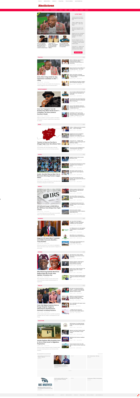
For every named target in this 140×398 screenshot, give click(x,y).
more (84, 57)
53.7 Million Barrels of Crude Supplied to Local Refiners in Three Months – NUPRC (77, 229)
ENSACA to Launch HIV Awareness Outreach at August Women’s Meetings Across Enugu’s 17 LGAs (77, 297)
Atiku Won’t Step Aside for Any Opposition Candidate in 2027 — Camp (52, 32)
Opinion (70, 10)
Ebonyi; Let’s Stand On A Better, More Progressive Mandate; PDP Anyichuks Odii (77, 276)
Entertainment (54, 10)
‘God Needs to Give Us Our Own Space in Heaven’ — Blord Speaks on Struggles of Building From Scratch (77, 114)
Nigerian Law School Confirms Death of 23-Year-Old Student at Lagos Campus (77, 331)
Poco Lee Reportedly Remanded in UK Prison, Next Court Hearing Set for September (64, 45)
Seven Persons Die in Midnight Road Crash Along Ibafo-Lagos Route (77, 148)
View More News (78, 52)
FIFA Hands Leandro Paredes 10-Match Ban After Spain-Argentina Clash (76, 171)
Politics (76, 10)
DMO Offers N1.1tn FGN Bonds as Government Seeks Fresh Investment (77, 236)
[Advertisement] (83, 5)
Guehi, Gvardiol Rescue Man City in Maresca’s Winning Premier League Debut (48, 175)
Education (46, 10)
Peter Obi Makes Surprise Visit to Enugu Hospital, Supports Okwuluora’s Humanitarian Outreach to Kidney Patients (48, 307)
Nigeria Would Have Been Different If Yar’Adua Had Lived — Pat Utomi (77, 68)
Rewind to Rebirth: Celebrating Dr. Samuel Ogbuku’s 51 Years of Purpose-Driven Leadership (77, 262)
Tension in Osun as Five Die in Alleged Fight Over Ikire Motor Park (77, 18)
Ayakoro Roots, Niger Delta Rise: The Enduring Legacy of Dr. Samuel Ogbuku (77, 269)
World (86, 10)
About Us (40, 1)
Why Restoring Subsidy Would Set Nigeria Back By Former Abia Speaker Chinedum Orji (48, 273)
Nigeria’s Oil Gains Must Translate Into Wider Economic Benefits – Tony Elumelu (48, 239)
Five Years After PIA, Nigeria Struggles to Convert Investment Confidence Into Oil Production (77, 222)
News (66, 10)
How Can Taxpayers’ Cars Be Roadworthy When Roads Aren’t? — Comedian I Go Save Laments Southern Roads (42, 45)
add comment (46, 82)
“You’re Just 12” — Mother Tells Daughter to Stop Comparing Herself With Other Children (53, 45)
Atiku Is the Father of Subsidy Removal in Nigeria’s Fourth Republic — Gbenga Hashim (77, 75)
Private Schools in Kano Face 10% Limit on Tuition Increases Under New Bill (77, 345)
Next (69, 24)
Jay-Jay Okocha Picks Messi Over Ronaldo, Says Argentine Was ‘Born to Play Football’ (77, 178)
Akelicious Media (51, 394)
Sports (81, 10)
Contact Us (54, 1)
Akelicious (42, 394)
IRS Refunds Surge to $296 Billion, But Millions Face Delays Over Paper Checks (49, 207)
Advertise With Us (47, 1)
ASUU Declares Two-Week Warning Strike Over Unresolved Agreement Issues (77, 324)
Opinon (40, 252)
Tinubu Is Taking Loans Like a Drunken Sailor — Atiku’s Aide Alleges (77, 23)
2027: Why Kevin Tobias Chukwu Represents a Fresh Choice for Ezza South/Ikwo (77, 255)
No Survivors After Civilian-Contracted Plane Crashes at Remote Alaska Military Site (77, 211)
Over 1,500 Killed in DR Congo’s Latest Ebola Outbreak (77, 304)
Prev (38, 24)
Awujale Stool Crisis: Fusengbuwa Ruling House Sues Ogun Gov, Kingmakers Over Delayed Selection (77, 134)
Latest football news (78, 1)
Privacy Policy (61, 1)
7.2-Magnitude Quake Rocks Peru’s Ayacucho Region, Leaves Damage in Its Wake (77, 204)
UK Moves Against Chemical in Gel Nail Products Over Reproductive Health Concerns (77, 190)
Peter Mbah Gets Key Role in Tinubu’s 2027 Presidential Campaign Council (77, 82)
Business (40, 10)
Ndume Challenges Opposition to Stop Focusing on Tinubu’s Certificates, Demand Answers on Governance (76, 61)
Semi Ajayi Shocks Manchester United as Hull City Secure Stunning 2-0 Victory (77, 164)
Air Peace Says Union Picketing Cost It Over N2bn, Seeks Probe (77, 242)
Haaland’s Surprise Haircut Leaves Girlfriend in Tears (77, 158)
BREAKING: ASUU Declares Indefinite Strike (77, 338)
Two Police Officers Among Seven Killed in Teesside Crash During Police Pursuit (77, 197)
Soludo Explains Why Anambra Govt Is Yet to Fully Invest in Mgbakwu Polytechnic (48, 342)
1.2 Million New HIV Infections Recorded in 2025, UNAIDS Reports (77, 310)
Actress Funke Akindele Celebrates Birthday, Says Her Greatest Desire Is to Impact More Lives (77, 107)
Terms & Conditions (69, 1)
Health (61, 10)
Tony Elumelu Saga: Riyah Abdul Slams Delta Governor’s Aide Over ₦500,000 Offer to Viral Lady (77, 100)
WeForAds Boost (100, 353)
